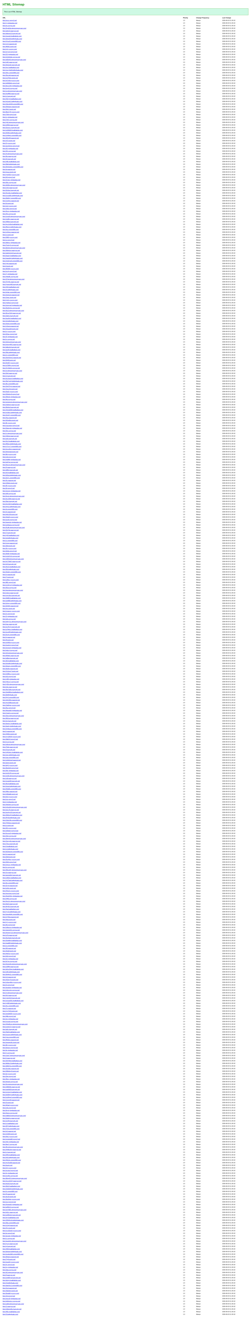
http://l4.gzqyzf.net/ (9, 488)
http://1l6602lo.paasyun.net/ (11, 1087)
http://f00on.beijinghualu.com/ (12, 444)
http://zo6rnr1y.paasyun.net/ (11, 1027)
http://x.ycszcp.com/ (9, 331)
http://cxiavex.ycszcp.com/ (11, 611)
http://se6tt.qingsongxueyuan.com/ (13, 776)
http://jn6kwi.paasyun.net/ (11, 436)
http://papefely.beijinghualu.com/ (13, 258)
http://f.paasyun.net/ (9, 1275)
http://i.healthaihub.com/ (10, 846)
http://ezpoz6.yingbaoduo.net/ (12, 647)
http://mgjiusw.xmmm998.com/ (12, 729)
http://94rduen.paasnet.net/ (11, 106)
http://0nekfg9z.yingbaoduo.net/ (12, 896)
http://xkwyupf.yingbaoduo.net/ (12, 305)
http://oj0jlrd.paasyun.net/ (10, 125)
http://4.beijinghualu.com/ (10, 1283)
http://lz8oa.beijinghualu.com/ (12, 475)
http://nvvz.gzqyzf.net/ (10, 20)
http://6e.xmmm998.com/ (10, 883)
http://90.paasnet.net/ (9, 948)
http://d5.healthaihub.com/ (11, 661)
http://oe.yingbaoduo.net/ (10, 1019)
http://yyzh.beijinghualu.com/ (12, 911)
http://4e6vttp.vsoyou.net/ (11, 804)
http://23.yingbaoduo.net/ (10, 54)
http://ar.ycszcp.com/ (9, 1074)
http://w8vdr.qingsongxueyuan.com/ (14, 744)
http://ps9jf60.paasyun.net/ (11, 93)
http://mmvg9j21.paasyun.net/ (12, 344)
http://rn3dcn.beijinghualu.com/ (12, 412)
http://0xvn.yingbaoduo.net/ (11, 211)
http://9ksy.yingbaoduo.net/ (11, 1079)
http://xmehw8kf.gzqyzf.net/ (11, 1139)
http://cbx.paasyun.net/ (10, 687)
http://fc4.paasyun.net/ (10, 995)
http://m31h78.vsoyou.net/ (11, 773)
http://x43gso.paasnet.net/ (11, 232)
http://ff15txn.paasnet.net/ (11, 1040)
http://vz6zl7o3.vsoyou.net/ (11, 556)
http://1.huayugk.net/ (9, 376)
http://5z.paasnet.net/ (9, 480)
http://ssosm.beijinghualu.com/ (12, 1034)
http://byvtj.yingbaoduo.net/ (11, 1110)
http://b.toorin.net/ (8, 203)
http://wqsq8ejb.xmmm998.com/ (13, 914)
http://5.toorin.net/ (8, 1102)
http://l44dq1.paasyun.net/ (11, 655)
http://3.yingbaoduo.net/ (10, 616)
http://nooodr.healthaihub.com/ (12, 36)
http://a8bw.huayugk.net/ (10, 658)
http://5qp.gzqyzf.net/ (9, 1076)
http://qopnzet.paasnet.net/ (11, 295)
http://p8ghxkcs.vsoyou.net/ (11, 1301)
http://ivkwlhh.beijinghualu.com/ (12, 663)
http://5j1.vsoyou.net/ (9, 151)
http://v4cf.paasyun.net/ (10, 187)
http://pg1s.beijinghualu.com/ (12, 506)
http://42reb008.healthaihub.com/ (13, 410)
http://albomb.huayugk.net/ (11, 347)
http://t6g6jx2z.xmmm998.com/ (12, 974)
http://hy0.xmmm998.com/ (11, 697)
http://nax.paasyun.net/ (10, 624)
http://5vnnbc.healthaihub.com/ (12, 193)
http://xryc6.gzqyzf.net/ (10, 52)
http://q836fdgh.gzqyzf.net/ (11, 83)
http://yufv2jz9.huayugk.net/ (11, 998)
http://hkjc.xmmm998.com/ (11, 72)
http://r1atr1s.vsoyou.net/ (11, 713)
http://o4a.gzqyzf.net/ (9, 1108)
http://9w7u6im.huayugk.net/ (11, 689)
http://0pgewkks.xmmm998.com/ (13, 167)
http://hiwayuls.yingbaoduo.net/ (12, 428)
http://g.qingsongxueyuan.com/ (12, 993)
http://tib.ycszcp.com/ (9, 454)
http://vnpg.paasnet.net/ (10, 543)
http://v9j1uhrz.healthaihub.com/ (13, 752)
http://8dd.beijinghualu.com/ (11, 164)
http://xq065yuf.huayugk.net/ (12, 1277)
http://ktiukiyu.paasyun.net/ (11, 1118)
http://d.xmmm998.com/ (10, 509)
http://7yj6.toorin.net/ (9, 1259)
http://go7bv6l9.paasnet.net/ (11, 1162)
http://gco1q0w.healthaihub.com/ (13, 224)
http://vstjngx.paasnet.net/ (11, 201)
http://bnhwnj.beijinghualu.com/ (12, 1251)
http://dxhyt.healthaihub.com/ (12, 1280)
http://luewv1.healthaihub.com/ (12, 723)
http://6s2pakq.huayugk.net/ (11, 938)
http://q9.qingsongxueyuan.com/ (13, 653)
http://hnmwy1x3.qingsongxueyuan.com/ (15, 932)
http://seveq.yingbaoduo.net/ (12, 491)
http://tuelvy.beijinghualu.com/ (12, 726)
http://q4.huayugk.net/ (9, 564)
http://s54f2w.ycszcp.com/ (11, 642)
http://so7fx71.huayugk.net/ (11, 627)
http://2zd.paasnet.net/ (10, 1288)
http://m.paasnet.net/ (9, 512)
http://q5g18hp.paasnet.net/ (11, 700)
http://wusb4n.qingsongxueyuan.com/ (14, 1241)
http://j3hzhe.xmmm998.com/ (12, 1160)
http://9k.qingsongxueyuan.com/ (13, 1147)
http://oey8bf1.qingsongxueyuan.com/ (14, 1209)
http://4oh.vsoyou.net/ (9, 836)
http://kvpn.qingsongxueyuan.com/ (13, 496)
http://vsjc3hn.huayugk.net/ (11, 595)
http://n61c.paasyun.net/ (10, 1212)
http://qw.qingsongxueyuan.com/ (13, 590)
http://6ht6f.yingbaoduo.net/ (11, 553)
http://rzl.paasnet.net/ (9, 977)
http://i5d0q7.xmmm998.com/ (12, 198)
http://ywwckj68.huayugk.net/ (12, 284)
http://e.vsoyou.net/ (9, 867)
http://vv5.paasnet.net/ (10, 44)
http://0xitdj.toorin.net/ (9, 951)
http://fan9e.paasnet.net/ (10, 668)
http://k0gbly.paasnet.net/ (10, 606)
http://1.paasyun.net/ (9, 1306)
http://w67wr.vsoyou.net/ (10, 462)
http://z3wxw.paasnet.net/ (11, 326)
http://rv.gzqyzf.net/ (9, 614)
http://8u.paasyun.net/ (9, 156)
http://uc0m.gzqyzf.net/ (10, 519)
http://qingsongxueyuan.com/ (12, 342)
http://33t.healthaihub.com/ (11, 287)
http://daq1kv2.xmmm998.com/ (12, 1285)
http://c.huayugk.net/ (9, 1152)
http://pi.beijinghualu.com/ (10, 321)
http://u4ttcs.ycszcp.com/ (11, 580)
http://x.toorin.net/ (8, 235)
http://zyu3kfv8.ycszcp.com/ (12, 736)
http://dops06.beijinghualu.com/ (12, 38)
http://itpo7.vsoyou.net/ (10, 1144)
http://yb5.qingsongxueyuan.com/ (13, 122)
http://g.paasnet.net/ (9, 637)
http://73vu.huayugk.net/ (10, 844)
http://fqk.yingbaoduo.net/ (11, 770)
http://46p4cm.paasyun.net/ (11, 250)
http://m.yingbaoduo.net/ (10, 1173)
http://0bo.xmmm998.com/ (11, 1223)
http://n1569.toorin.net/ (10, 1134)
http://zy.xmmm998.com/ (10, 355)
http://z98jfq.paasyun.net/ (11, 966)
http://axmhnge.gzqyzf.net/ (11, 146)
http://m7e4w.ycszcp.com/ (11, 80)
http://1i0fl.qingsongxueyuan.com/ (13, 559)
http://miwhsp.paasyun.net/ (11, 404)
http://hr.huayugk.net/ (9, 159)
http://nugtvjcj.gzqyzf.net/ (10, 645)
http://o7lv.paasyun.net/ (10, 935)
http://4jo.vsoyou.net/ (9, 214)
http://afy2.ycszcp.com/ (10, 765)
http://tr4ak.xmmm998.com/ (11, 292)
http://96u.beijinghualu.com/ (11, 352)
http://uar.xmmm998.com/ (11, 757)
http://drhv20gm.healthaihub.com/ (13, 969)
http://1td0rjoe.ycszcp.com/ (11, 705)
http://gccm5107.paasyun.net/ (12, 1181)
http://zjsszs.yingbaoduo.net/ (12, 864)
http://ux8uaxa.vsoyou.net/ (11, 525)
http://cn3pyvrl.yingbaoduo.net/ (12, 585)
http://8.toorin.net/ (8, 640)
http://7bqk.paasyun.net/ (10, 747)
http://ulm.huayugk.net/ (10, 438)
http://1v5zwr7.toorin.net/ (10, 671)
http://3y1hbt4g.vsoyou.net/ (11, 368)
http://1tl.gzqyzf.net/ (9, 1296)
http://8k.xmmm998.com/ (10, 383)
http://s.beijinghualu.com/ (10, 849)
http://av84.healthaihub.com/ (11, 350)
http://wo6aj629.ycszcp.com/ (12, 1013)
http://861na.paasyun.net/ (11, 718)
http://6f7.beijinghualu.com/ (11, 1126)
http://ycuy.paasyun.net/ (10, 1243)
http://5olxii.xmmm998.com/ (11, 323)
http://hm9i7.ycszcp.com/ (11, 363)
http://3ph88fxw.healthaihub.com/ (13, 692)
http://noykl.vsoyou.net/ (10, 88)
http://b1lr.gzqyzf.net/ (9, 956)
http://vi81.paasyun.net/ (10, 62)
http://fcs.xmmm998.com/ (11, 1006)
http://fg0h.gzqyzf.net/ (9, 862)
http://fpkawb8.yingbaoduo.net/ (12, 710)
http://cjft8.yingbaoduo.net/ (11, 679)
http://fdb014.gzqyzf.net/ (10, 739)
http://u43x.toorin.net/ (9, 888)
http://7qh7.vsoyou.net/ (10, 119)
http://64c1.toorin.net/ (9, 109)
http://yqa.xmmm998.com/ (11, 1037)
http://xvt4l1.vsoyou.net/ (10, 1175)
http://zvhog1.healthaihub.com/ (12, 1092)
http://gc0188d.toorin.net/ (10, 702)
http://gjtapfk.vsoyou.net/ (10, 276)
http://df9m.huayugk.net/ (10, 470)
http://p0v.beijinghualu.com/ (11, 1157)
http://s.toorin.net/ (8, 825)
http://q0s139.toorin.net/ (10, 514)
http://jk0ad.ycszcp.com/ (10, 1105)
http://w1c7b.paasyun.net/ (11, 810)
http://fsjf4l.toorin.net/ (9, 360)
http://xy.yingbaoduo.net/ (10, 1267)
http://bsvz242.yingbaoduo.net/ (12, 86)
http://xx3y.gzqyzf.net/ (10, 271)
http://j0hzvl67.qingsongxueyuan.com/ (15, 870)
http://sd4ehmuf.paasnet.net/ (12, 760)
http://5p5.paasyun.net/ (10, 373)
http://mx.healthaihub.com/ (11, 67)
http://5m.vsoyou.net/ (9, 431)
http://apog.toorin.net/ (9, 763)
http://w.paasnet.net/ (9, 169)
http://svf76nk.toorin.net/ (10, 78)
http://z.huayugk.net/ (9, 96)
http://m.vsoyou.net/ (9, 25)
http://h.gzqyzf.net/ (8, 985)
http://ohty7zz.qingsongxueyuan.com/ (14, 621)
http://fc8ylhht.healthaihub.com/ (12, 1060)
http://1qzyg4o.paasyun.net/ (11, 841)
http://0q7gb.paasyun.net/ (11, 530)
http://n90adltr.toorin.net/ (10, 794)
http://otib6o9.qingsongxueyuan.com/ (14, 1115)
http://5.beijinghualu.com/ (10, 1314)
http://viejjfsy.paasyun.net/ (11, 219)
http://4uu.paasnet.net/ (10, 417)
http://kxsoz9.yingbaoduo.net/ (12, 833)
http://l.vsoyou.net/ (8, 742)
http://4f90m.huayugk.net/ (11, 221)
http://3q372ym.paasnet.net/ (11, 386)
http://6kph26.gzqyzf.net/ (10, 768)
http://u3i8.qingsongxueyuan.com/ (13, 1304)
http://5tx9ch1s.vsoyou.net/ (11, 308)
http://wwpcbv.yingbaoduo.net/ (12, 522)
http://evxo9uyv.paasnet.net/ (12, 449)
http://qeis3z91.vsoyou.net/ (11, 930)
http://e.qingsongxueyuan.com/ (12, 370)
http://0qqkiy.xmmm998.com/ (12, 572)
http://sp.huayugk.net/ (9, 721)
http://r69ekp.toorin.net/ (10, 483)
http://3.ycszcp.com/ (9, 143)
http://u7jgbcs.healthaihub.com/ (12, 629)
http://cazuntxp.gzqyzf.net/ (11, 425)
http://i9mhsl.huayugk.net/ (11, 407)
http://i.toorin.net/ (8, 266)
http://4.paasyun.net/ (9, 467)
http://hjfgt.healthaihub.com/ (11, 1155)
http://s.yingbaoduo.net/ (10, 117)
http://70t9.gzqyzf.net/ (9, 114)
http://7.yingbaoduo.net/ (10, 274)
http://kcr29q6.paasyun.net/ (11, 499)
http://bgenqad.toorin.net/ (10, 451)
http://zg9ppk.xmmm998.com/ (12, 135)
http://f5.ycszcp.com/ (9, 485)
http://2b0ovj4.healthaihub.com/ (12, 815)
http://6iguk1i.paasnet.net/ (11, 1257)
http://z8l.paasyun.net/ (10, 778)
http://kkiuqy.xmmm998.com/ (12, 666)
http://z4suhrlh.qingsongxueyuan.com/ (15, 807)
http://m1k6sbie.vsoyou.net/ (11, 57)
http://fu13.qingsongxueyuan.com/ (13, 310)
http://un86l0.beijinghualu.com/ (12, 600)
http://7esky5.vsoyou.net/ (11, 245)
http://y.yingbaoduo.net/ (10, 23)
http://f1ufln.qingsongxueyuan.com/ (14, 527)
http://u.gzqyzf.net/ (8, 240)
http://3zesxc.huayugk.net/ (11, 127)
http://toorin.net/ (7, 1165)
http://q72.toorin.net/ (9, 140)
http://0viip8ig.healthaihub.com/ (12, 940)
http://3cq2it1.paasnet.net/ (11, 1068)
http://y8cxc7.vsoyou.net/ (11, 681)
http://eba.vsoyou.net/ (9, 1270)
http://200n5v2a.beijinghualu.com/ (13, 1220)
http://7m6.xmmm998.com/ (11, 1128)
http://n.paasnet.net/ (9, 574)
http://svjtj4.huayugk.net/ (10, 1121)
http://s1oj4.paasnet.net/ (10, 1225)
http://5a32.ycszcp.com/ (10, 391)
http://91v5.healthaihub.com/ (11, 566)
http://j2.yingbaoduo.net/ (10, 336)
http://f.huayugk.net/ (9, 749)
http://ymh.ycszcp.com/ (10, 300)
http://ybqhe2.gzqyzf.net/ (10, 302)
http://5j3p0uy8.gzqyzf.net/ (11, 394)
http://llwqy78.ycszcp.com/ (11, 112)
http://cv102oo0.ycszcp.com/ (12, 1230)
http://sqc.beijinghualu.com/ (11, 755)
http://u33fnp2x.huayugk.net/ (12, 1215)
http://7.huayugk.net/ (9, 532)
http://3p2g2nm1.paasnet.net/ (12, 357)
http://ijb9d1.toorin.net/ (9, 46)
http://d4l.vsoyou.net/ (9, 493)
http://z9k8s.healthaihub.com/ (12, 878)
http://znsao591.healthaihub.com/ (13, 1000)
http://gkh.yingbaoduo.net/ (11, 1142)
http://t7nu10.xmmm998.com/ (12, 41)
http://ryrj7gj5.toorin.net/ (10, 1011)
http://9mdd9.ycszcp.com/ (11, 1293)
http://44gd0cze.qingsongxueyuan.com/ (15, 1024)
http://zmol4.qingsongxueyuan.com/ (14, 216)
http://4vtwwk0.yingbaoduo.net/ (12, 1204)
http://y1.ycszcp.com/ (9, 922)
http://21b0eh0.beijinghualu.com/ (13, 1189)
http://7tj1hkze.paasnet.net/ (11, 823)
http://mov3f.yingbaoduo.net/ (12, 1298)
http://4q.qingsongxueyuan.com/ (13, 1084)
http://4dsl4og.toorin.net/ (10, 1291)
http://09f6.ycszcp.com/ (10, 237)
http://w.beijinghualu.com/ (10, 538)
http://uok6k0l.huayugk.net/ (11, 1089)
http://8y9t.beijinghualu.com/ (11, 817)
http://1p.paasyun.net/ (9, 872)
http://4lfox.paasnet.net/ (10, 791)
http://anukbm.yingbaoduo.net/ (12, 987)
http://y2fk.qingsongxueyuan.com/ (13, 684)
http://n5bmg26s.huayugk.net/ (12, 1309)
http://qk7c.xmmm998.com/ (11, 478)
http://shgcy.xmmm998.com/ (12, 603)
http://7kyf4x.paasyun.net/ (11, 282)
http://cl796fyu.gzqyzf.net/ (11, 365)
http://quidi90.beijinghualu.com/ (12, 943)
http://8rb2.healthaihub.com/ (11, 1186)
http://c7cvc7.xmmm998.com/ (12, 446)
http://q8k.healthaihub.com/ (11, 161)
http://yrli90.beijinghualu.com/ (12, 1003)
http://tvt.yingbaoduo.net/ (10, 959)
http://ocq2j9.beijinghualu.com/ (12, 632)
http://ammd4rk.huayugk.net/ (12, 875)
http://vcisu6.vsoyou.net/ (10, 1021)
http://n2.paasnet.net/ (9, 1131)
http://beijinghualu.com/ (10, 695)
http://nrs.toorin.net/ (9, 608)
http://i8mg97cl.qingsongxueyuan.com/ (15, 1178)
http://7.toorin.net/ (8, 577)
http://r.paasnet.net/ (9, 731)
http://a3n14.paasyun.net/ (11, 31)
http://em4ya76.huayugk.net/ (12, 812)
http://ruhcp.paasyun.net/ (10, 593)
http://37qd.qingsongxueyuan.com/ (13, 279)
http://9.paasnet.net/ (9, 1194)
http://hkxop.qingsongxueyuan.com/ (14, 465)
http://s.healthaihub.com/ (10, 1123)
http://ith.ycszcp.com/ (9, 1045)
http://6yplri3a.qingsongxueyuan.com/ (14, 28)
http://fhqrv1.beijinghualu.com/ (12, 227)
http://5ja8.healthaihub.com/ (11, 1032)
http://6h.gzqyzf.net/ (9, 925)
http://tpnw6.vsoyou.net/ (10, 1081)
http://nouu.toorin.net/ (9, 172)
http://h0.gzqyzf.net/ (9, 177)
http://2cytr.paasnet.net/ (10, 885)
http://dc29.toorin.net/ (9, 1196)
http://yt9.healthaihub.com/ (11, 535)
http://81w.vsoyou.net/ (9, 587)
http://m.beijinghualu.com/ (11, 289)
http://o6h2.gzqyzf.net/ (10, 208)
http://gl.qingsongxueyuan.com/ (12, 153)
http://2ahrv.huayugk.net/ (10, 316)
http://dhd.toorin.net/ (9, 546)
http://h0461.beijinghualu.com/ (12, 133)
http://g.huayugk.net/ (9, 1246)
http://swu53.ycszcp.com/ (11, 1262)
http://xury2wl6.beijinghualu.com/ (13, 70)
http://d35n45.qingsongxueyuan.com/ (14, 59)
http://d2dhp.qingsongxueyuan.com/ (14, 185)
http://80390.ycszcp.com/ (11, 268)
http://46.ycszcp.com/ (9, 828)
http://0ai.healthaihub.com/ (11, 909)
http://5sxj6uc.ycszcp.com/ (11, 859)
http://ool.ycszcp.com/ (10, 206)
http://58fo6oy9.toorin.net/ (11, 1071)
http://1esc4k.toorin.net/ (10, 389)
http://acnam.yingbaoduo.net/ (12, 1236)
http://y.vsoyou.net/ (9, 1053)
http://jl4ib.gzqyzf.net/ (9, 1016)
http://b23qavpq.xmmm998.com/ (13, 851)
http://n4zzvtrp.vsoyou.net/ (11, 990)
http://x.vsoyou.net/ (9, 339)
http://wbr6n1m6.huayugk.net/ (12, 253)
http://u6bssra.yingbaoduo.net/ (12, 927)
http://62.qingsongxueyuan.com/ (13, 1272)
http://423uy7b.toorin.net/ (10, 979)
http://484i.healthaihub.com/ (11, 1249)
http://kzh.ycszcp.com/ (10, 796)
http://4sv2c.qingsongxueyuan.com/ (14, 901)
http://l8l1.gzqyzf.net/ (9, 582)
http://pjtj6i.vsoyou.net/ (10, 898)
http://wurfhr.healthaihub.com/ (12, 318)
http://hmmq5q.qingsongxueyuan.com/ (15, 964)
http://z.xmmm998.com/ (10, 540)
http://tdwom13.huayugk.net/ (12, 33)
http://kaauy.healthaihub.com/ (12, 255)
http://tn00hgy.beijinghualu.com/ (12, 1094)
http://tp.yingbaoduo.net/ (10, 1050)
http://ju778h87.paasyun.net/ (12, 561)
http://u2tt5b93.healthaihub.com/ (13, 130)
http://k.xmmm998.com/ (10, 1191)
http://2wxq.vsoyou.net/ (10, 1113)
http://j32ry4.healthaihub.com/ (12, 99)
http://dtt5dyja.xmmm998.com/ (12, 1066)
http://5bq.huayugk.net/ (10, 501)
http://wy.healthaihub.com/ (11, 1217)
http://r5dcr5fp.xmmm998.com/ (12, 820)
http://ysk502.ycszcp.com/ (11, 174)
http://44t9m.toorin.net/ (10, 734)
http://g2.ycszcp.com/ (9, 1168)
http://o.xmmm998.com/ (10, 945)
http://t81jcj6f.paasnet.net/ (11, 138)
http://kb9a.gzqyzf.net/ (10, 551)
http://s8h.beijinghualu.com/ (11, 972)
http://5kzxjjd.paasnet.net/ (11, 75)
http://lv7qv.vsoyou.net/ (10, 961)
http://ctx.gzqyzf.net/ (9, 799)
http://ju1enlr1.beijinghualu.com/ (12, 101)
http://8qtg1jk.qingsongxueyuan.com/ (14, 838)
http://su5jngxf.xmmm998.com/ (12, 1097)
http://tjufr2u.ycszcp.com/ (11, 953)
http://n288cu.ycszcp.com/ (11, 674)
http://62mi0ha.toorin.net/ (10, 420)
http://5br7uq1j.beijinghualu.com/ (13, 381)
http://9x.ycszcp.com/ (9, 548)
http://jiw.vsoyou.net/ (9, 399)
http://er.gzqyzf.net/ (9, 1233)
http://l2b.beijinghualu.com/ (11, 569)
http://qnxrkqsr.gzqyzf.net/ (11, 893)
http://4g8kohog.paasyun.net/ (12, 1149)
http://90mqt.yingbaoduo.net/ (12, 397)
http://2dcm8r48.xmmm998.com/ (13, 104)
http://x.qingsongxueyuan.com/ (12, 433)
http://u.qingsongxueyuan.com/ (12, 91)
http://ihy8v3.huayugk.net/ (11, 906)
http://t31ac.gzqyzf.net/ (10, 334)
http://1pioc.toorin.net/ (9, 297)
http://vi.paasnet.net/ (9, 854)
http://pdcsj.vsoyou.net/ (10, 650)
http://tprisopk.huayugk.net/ (11, 65)
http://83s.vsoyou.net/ (9, 182)
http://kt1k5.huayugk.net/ (10, 1183)
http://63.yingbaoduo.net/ (10, 148)
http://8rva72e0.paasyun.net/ (12, 313)
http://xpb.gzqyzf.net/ (9, 457)
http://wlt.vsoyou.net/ (9, 619)
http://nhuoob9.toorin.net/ (10, 329)
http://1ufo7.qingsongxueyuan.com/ (14, 1055)
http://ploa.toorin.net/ (9, 919)
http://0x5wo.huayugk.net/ (11, 190)
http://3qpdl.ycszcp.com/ (10, 517)
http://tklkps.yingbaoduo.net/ (11, 242)
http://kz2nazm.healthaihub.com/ (13, 378)
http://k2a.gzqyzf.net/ (9, 676)
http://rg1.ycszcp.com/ (10, 49)
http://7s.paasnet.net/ (9, 1008)
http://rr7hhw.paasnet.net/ (11, 917)
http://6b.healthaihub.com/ (11, 783)
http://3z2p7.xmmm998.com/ (12, 415)
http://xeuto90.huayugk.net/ (11, 781)
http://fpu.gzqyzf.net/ (9, 708)
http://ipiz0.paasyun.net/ (10, 904)
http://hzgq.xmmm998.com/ (11, 634)
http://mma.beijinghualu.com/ (12, 786)
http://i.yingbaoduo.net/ (10, 802)
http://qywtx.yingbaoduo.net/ (11, 180)
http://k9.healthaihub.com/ (11, 472)
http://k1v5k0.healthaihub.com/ (12, 504)
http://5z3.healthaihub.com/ (11, 441)
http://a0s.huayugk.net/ (10, 1029)
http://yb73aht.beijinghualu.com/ (12, 880)
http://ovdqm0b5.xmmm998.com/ (13, 1254)
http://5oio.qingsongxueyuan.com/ (13, 715)
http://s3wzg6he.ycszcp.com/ (12, 982)
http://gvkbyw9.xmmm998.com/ (12, 261)
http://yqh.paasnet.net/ (10, 263)
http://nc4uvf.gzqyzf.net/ (10, 1170)
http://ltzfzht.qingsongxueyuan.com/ (14, 248)
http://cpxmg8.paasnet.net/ (11, 1100)
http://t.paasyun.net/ (9, 1058)
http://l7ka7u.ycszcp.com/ (11, 891)
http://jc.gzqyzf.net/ (9, 1264)
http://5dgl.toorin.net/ (9, 857)
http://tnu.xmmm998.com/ (11, 229)
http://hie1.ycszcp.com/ (10, 1136)
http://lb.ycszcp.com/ (9, 423)
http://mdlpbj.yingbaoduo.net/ (12, 459)
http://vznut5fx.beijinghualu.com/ (13, 195)
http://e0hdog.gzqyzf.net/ (10, 830)
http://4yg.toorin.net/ (9, 1228)
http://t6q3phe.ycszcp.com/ (11, 1199)
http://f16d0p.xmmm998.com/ (12, 789)
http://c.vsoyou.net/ (9, 1238)
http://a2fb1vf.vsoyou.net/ (11, 1207)
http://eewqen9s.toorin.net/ (11, 1042)
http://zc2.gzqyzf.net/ (9, 1202)
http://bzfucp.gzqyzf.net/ (10, 1047)
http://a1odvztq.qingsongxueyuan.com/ (15, 402)
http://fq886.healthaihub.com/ (12, 598)
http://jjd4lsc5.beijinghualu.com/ (12, 1063)
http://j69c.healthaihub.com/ (11, 1311)
